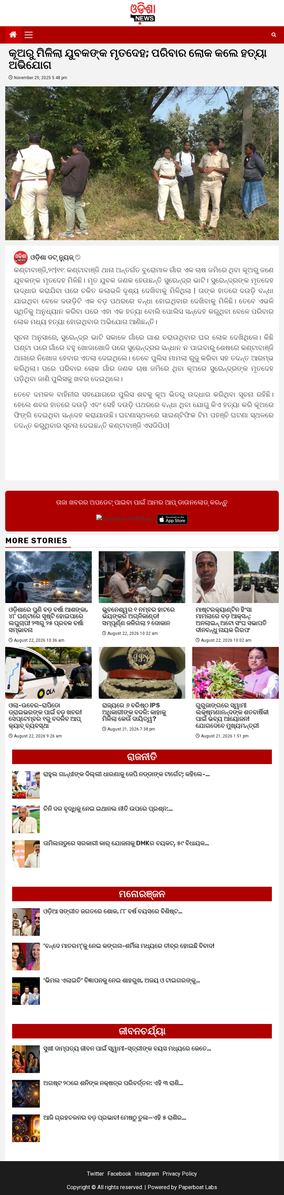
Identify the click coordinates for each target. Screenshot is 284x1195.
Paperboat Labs (197, 1187)
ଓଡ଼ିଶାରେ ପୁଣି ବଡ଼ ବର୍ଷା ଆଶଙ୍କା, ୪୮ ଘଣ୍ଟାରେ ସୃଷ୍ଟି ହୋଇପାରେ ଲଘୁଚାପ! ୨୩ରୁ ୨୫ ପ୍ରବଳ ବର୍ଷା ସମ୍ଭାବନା (48, 620)
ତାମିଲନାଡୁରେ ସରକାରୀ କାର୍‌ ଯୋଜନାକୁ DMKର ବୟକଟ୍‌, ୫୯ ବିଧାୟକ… (126, 843)
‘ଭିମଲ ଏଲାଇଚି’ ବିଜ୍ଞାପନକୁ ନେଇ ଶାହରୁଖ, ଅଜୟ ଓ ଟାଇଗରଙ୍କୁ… (121, 980)
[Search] (273, 34)
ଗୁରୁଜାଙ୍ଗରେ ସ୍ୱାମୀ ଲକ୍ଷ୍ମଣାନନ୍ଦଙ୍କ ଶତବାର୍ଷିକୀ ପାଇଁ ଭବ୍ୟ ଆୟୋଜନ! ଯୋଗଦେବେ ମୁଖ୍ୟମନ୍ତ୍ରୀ (232, 716)
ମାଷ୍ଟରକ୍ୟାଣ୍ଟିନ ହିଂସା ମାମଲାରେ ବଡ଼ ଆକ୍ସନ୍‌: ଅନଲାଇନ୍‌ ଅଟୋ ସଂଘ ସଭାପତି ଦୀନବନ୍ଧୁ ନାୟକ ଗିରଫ (231, 620)
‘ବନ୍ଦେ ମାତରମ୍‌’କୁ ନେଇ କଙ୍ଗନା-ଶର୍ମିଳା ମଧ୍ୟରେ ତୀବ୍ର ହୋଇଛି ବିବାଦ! (128, 946)
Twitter (95, 1173)
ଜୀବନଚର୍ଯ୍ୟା (142, 1031)
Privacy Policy (179, 1173)
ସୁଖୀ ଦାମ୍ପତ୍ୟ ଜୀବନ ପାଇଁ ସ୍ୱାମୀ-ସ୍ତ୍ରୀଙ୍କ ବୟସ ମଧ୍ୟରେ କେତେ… (127, 1048)
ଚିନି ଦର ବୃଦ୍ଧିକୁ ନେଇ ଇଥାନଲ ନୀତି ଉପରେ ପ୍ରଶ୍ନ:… (108, 808)
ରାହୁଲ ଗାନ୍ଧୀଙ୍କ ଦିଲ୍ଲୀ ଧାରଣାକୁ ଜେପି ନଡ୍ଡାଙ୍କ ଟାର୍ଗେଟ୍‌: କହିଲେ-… (126, 774)
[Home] (13, 35)
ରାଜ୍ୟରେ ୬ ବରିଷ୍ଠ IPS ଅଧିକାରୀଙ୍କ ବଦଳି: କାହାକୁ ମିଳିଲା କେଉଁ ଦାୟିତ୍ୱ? (134, 712)
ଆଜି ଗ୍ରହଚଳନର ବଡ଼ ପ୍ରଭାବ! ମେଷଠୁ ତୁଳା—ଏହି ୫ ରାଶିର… (114, 1117)
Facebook (119, 1173)
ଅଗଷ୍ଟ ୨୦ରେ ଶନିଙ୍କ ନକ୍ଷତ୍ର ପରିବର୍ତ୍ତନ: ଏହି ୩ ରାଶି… (113, 1083)
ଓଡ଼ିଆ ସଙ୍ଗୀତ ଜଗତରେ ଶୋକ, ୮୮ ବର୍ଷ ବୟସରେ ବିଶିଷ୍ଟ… (113, 911)
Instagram (147, 1173)
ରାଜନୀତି (142, 756)
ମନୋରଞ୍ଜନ (142, 894)
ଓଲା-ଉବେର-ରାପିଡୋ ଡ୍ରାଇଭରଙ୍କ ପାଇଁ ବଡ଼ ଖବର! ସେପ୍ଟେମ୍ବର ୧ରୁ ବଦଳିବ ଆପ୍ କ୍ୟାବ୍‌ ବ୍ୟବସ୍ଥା (45, 716)
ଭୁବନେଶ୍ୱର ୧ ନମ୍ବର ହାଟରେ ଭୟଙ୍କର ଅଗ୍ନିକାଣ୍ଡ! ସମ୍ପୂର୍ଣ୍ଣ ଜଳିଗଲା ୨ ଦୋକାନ (138, 616)
